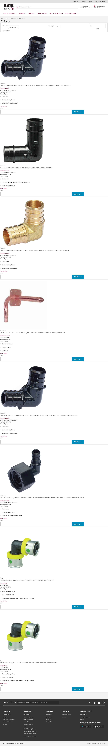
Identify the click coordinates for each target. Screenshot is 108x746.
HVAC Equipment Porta (29, 736)
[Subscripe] (57, 702)
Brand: (4, 88)
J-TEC (5, 724)
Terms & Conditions (92, 743)
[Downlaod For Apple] (98, 726)
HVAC (64, 717)
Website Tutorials (28, 724)
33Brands (22, 13)
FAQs (25, 726)
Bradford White (66, 714)
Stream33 (49, 714)
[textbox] (47, 7)
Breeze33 (49, 717)
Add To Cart (77, 112)
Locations (76, 1)
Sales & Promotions (56, 13)
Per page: (51, 26)
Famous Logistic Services (30, 733)
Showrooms (42, 13)
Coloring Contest (28, 719)
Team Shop (26, 721)
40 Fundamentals (8, 721)
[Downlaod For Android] (85, 726)
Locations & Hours (85, 717)
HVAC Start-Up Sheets (29, 729)
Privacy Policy (101, 743)
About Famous (7, 714)
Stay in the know (9, 702)
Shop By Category (9, 13)
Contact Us (83, 714)
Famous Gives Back (8, 719)
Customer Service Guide (30, 731)
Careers (84, 1)
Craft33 (48, 719)
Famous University (100, 1)
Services (31, 13)
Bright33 (48, 721)
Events (90, 1)
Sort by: (5, 25)
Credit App (26, 714)
